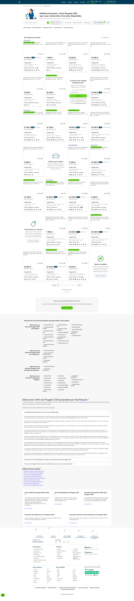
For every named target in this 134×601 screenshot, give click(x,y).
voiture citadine (41, 442)
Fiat (48, 569)
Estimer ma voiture (100, 275)
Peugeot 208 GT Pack (77, 324)
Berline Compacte (61, 551)
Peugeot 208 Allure (48, 334)
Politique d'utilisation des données (67, 587)
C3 (57, 576)
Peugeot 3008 (47, 378)
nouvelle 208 (70, 444)
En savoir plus (28, 508)
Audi (35, 580)
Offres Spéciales (77, 552)
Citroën (35, 573)
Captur (59, 580)
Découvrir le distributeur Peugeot (32, 479)
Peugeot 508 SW (62, 378)
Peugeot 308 (47, 380)
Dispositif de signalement (68, 589)
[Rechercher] (48, 23)
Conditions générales (40, 587)
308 (58, 573)
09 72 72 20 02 (38, 542)
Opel (35, 575)
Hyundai (49, 571)
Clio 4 (74, 571)
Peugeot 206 (61, 389)
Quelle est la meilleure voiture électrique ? (34, 471)
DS (47, 582)
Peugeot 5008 (47, 385)
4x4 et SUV (75, 549)
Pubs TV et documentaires (40, 560)
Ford (48, 575)
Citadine (59, 549)
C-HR (74, 569)
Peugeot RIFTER (61, 382)
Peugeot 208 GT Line (63, 343)
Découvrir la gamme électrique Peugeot (33, 485)
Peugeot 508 (61, 380)
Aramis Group (37, 562)
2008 (58, 571)
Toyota (48, 580)
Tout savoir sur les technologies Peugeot (33, 481)
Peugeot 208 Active (48, 324)
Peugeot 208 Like (76, 327)
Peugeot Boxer (75, 381)
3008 (58, 575)
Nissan (35, 582)
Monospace (60, 556)
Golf (74, 573)
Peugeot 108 (61, 375)
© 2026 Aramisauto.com (67, 594)
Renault (35, 569)
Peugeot (40, 402)
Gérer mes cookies (83, 587)
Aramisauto (26, 6)
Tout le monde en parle (39, 556)
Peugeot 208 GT (62, 334)
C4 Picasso (59, 578)
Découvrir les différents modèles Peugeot (34, 472)
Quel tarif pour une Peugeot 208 (31, 483)
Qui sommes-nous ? (38, 549)
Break (58, 554)
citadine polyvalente (84, 402)
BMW (48, 576)
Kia (48, 573)
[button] (58, 22)
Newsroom (36, 558)
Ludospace (59, 558)
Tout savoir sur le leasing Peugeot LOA (33, 476)
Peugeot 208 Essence (49, 350)
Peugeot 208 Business (63, 332)
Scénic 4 (75, 578)
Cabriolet (75, 551)
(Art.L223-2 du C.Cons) (80, 103)
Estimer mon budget (33, 241)
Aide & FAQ (36, 554)
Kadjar (74, 575)
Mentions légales (52, 587)
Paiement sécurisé (94, 587)
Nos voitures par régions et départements (77, 558)
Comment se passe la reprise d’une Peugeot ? (34, 478)
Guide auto (75, 554)
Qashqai (75, 580)
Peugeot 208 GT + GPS (63, 340)
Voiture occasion (34, 6)
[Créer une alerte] (3, 595)
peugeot (41, 6)
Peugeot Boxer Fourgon (77, 379)
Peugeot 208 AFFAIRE (63, 385)
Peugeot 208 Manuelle (49, 366)
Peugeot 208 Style (76, 335)
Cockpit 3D (84, 444)
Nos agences (37, 551)
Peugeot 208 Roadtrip (77, 329)
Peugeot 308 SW (48, 382)
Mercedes (49, 578)
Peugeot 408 (47, 387)
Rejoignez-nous (37, 552)
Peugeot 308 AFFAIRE (63, 387)
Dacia (35, 576)
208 (58, 569)
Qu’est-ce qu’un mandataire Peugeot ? (33, 474)
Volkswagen (37, 578)
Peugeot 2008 (47, 375)
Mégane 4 (75, 576)
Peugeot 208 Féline (34, 436)
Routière (59, 552)
